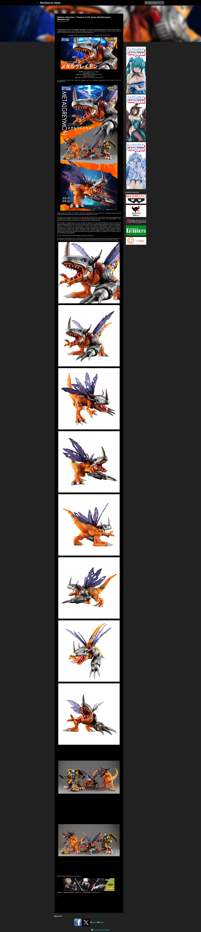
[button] (58, 25)
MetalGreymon (86, 892)
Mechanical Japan (50, 2)
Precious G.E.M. (96, 892)
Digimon (60, 892)
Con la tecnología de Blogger (101, 930)
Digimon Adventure (68, 892)
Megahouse (78, 892)
